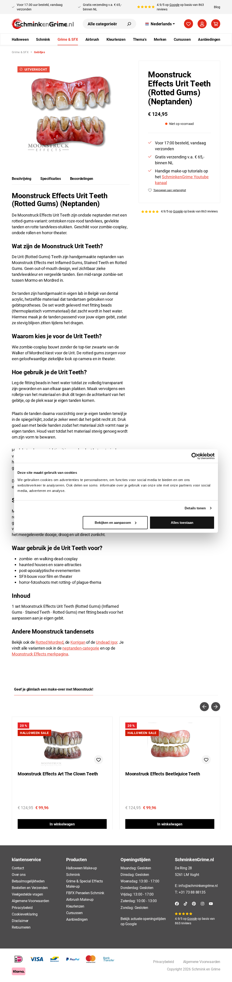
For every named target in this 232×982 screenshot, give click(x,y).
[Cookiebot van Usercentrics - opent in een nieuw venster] (195, 456)
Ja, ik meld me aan (160, 541)
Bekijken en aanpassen (113, 522)
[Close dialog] (197, 436)
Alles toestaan (182, 522)
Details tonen (195, 508)
